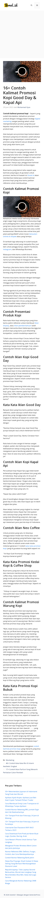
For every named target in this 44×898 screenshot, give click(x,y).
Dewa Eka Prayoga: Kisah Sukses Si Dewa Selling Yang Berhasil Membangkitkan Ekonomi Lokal (21, 863)
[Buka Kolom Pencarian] (31, 5)
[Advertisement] (22, 33)
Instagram (7, 249)
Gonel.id (31, 175)
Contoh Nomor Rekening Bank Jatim (19, 857)
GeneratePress (34, 895)
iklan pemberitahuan (22, 325)
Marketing (10, 760)
